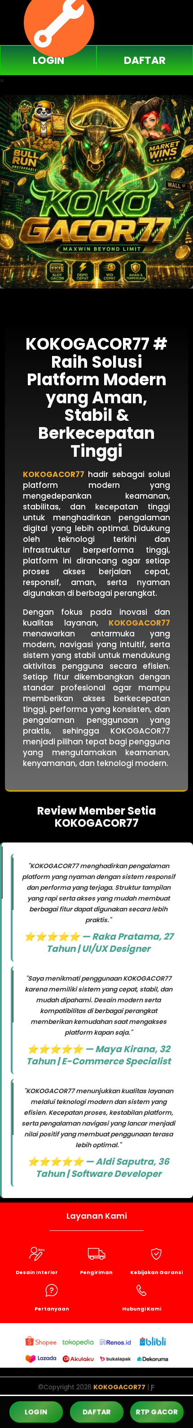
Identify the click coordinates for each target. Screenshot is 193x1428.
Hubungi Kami (141, 1308)
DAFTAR (145, 60)
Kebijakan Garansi (156, 1272)
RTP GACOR (156, 1411)
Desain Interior (37, 1272)
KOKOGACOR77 (53, 474)
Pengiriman (96, 1272)
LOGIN (48, 60)
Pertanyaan (52, 1308)
